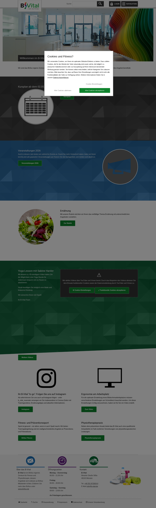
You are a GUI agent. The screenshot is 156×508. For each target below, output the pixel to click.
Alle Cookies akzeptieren (94, 90)
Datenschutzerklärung (60, 77)
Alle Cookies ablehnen (62, 90)
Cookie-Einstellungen (94, 84)
